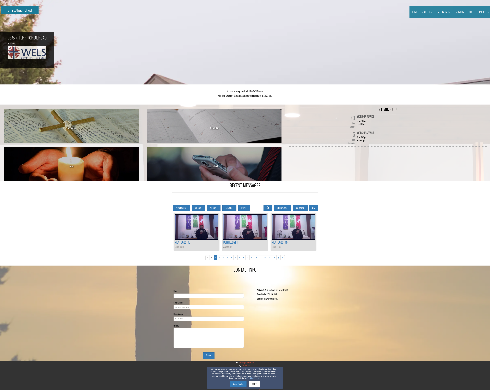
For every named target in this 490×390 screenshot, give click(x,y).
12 (260, 257)
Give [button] (471, 12)
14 (269, 257)
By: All (243, 208)
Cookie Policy (252, 378)
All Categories (181, 208)
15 (274, 257)
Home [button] (414, 12)
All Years (213, 208)
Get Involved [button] (443, 12)
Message (176, 325)
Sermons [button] (460, 12)
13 (265, 257)
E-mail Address (178, 302)
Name (175, 291)
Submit (208, 355)
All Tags (198, 208)
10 (252, 257)
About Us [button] (426, 12)
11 (256, 257)
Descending (300, 208)
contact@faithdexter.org (246, 362)
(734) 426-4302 (246, 365)
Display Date (282, 208)
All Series (228, 208)
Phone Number (178, 314)
